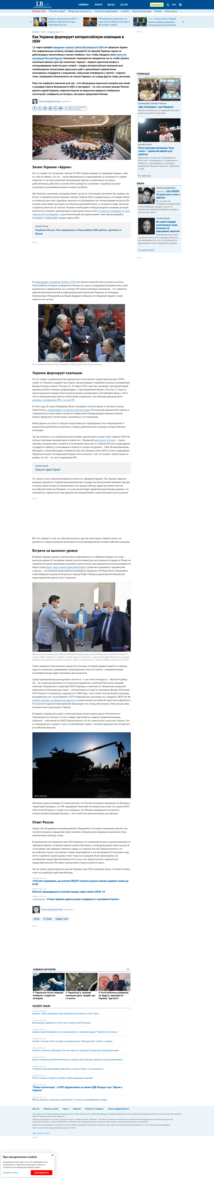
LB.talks (158, 11)
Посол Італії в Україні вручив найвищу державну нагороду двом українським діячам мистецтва (162, 23)
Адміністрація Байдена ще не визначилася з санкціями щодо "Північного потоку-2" (75, 1031)
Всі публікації (144, 175)
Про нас (35, 1108)
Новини (83, 4)
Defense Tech (39, 11)
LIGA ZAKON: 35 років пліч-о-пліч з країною (168, 194)
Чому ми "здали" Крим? (47, 469)
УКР (174, 4)
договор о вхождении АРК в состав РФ (53, 400)
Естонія (47, 919)
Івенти (66, 1108)
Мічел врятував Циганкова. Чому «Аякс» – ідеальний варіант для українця (156, 151)
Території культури (141, 11)
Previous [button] (30, 21)
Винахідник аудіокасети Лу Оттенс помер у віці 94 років (61, 1022)
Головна (35, 31)
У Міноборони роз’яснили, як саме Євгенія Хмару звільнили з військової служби (114, 21)
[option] (57, 21)
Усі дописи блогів (146, 250)
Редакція (77, 1108)
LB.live (124, 4)
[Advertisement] (81, 261)
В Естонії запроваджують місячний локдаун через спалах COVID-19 (68, 891)
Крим (37, 919)
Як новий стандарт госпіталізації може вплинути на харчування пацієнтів (168, 226)
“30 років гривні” (57, 11)
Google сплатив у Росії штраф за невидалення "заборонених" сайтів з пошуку (72, 1041)
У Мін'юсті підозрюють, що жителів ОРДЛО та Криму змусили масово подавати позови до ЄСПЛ (80, 882)
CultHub (125, 11)
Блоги (98, 4)
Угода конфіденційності (118, 1108)
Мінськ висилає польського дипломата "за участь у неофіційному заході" (69, 1099)
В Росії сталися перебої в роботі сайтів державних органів (62, 1078)
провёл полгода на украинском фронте (53, 700)
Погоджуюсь (41, 1173)
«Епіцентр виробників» (106, 11)
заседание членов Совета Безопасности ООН (78, 47)
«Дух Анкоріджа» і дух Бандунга (155, 106)
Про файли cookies (10, 1172)
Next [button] (183, 21)
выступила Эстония (104, 440)
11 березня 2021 (53, 32)
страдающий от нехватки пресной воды (68, 409)
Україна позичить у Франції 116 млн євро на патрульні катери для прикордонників (75, 1050)
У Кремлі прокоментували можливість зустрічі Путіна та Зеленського (67, 1068)
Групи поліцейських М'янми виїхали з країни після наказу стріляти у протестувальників (77, 1059)
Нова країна (171, 11)
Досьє (111, 4)
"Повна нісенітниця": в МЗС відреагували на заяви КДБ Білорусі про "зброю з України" (77, 1088)
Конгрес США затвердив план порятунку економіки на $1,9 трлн (65, 1013)
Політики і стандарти (94, 1108)
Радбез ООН (61, 919)
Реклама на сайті (51, 1108)
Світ (43, 31)
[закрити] (52, 1155)
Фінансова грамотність (80, 11)
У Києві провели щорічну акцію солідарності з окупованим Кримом (76, 899)
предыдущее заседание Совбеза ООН (55, 282)
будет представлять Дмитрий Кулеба (66, 567)
